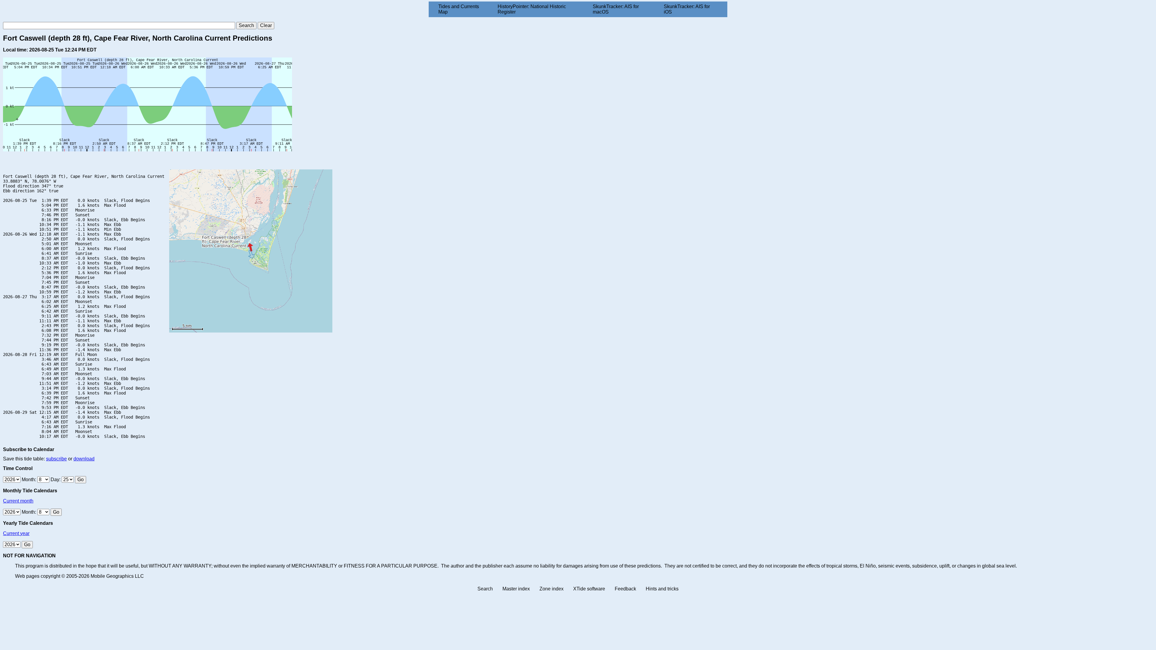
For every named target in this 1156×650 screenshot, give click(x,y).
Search (485, 588)
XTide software (589, 588)
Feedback (625, 588)
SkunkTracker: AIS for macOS (616, 9)
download (84, 458)
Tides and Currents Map (458, 9)
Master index (516, 588)
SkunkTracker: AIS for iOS (687, 9)
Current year (16, 533)
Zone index (551, 588)
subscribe (56, 458)
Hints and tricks (662, 588)
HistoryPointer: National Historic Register (532, 9)
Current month (18, 500)
